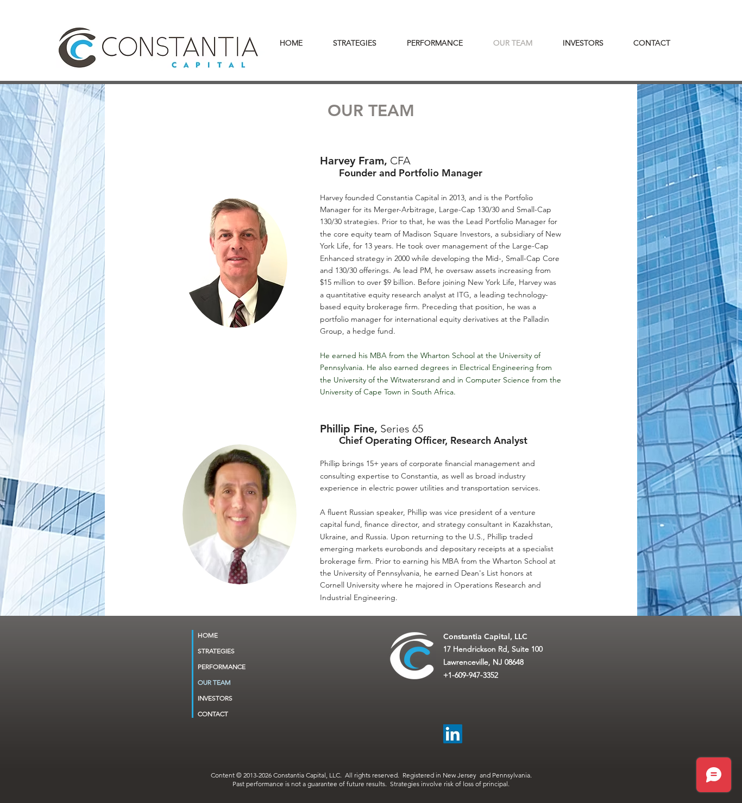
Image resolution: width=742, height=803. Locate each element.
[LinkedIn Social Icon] (452, 733)
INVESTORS (215, 698)
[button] (590, 43)
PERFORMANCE (222, 666)
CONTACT (213, 714)
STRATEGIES (216, 651)
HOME (208, 635)
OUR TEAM (214, 682)
